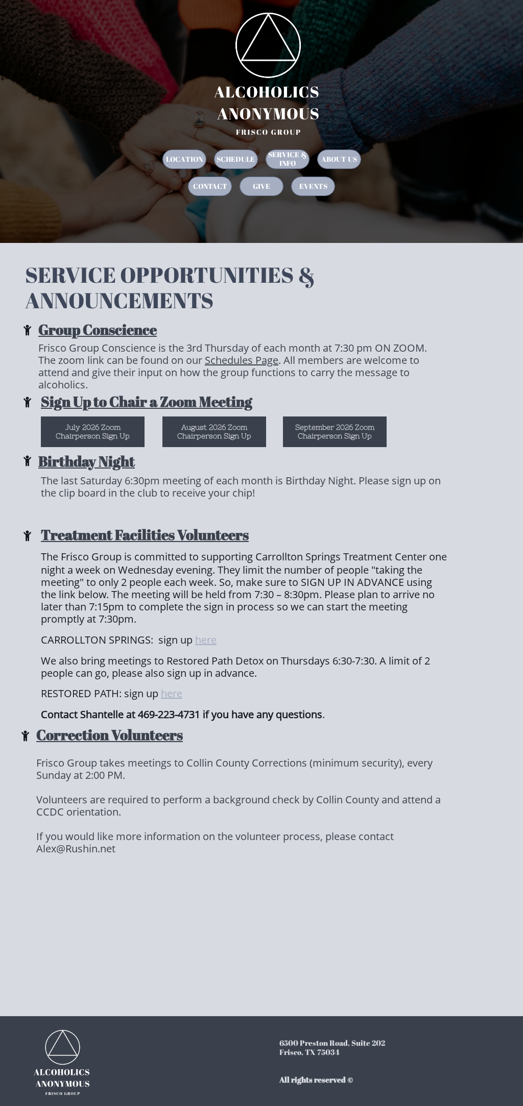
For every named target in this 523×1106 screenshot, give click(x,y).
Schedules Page (241, 360)
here (206, 640)
